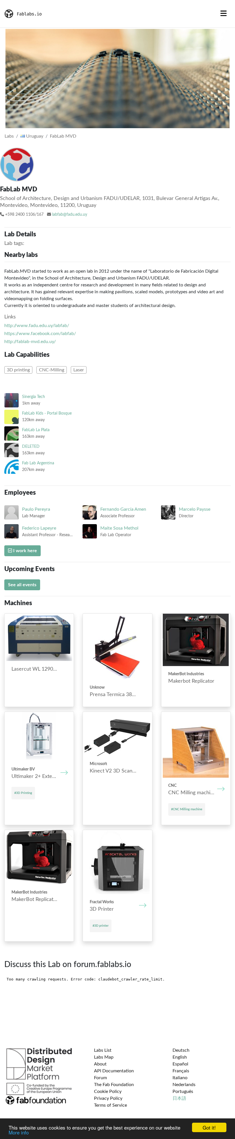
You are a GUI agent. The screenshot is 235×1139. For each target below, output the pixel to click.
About (100, 1064)
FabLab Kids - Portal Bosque (47, 413)
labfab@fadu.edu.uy (69, 215)
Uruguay (34, 136)
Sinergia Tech (33, 397)
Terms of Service (110, 1105)
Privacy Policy (108, 1098)
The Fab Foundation (114, 1084)
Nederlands (184, 1084)
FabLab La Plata (36, 430)
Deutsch (181, 1050)
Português (183, 1091)
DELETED (31, 446)
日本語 (179, 1098)
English (180, 1057)
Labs (9, 136)
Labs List (102, 1050)
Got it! (209, 1127)
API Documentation (114, 1071)
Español (180, 1064)
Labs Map (103, 1057)
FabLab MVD (63, 136)
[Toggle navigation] (223, 13)
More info (19, 1132)
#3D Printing (23, 793)
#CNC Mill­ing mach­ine (186, 809)
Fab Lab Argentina (38, 463)
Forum (100, 1077)
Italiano (180, 1077)
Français (181, 1071)
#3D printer (101, 925)
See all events (22, 585)
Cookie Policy (108, 1091)
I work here (24, 550)
